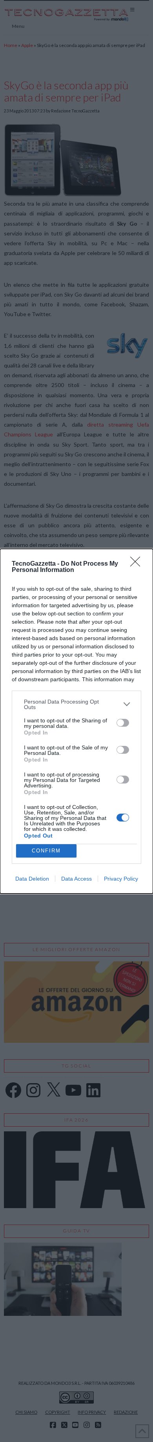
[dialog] (76, 721)
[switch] (123, 723)
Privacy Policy (121, 879)
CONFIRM (46, 851)
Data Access (76, 879)
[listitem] (76, 704)
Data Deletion (32, 879)
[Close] (137, 564)
